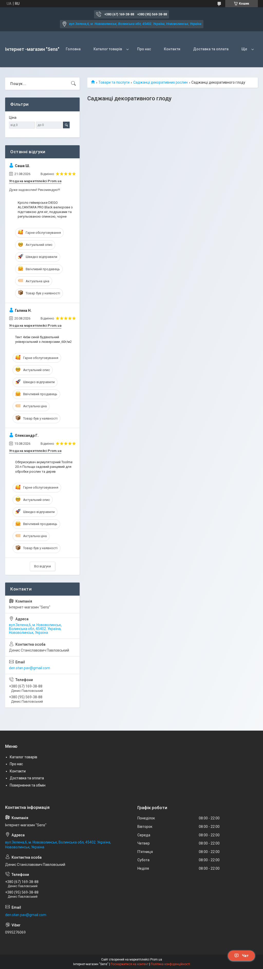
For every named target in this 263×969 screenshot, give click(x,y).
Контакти (172, 49)
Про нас (144, 49)
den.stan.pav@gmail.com (29, 668)
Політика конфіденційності (170, 964)
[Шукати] (73, 83)
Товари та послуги (113, 82)
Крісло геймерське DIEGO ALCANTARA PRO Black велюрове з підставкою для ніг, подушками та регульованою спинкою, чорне (45, 210)
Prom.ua (156, 959)
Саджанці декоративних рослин (160, 82)
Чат (245, 956)
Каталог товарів (107, 49)
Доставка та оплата (211, 49)
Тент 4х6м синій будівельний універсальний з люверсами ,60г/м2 (43, 339)
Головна (73, 49)
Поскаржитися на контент (129, 964)
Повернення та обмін (27, 785)
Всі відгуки (42, 566)
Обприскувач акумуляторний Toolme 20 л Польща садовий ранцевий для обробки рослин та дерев (43, 466)
